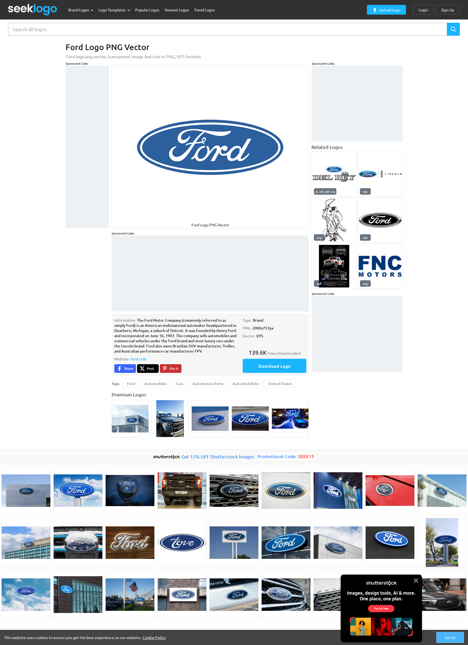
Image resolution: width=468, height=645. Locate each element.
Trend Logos (204, 9)
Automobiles (155, 383)
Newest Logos (177, 9)
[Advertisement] (87, 147)
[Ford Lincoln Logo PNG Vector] (380, 174)
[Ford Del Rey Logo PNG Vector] (334, 174)
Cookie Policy (154, 637)
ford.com (139, 358)
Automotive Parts (208, 383)
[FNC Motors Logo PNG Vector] (380, 266)
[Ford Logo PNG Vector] (380, 220)
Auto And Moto (246, 383)
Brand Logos (79, 9)
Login (423, 9)
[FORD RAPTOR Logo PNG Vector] (334, 266)
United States (280, 383)
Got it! (450, 637)
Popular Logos (147, 9)
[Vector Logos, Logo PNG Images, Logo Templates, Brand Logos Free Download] (32, 9)
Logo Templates (112, 9)
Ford (131, 383)
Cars (179, 383)
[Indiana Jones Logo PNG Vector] (334, 220)
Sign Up (447, 9)
